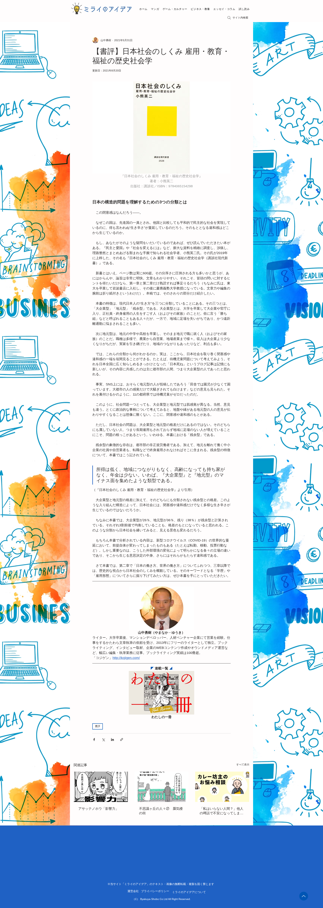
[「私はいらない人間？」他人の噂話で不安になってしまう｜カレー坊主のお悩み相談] (222, 787)
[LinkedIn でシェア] (112, 739)
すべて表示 (242, 764)
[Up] (303, 896)
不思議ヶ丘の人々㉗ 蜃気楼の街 (161, 811)
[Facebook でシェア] (94, 739)
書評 (97, 726)
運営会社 (133, 891)
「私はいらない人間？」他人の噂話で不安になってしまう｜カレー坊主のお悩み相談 (221, 811)
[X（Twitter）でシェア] (103, 739)
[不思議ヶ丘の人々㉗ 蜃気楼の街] (162, 787)
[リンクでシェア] (121, 739)
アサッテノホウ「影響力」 (98, 809)
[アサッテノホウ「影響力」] (101, 787)
